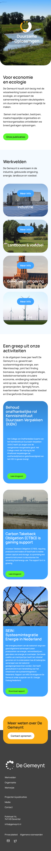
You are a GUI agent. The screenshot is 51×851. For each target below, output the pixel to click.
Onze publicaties (15, 136)
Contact (9, 807)
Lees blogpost (16, 476)
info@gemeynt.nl (13, 824)
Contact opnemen (21, 735)
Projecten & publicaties (16, 797)
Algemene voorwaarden (31, 834)
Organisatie (10, 782)
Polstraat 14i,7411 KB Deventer (13, 817)
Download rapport (17, 691)
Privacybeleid (11, 834)
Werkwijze (9, 787)
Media (7, 802)
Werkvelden (10, 777)
